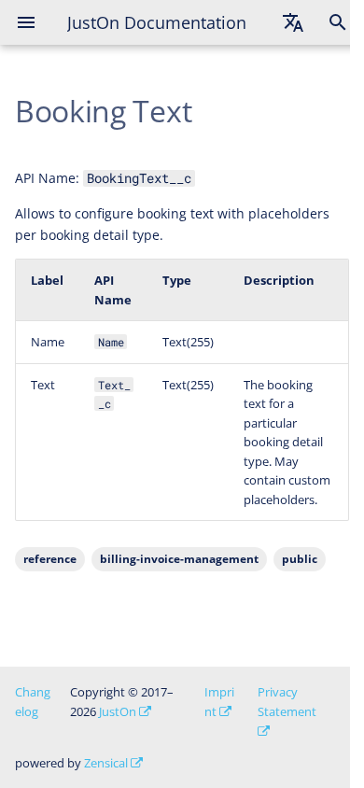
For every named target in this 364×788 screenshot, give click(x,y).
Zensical (106, 762)
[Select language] (293, 22)
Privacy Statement (287, 701)
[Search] (338, 22)
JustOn (117, 711)
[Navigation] (26, 22)
